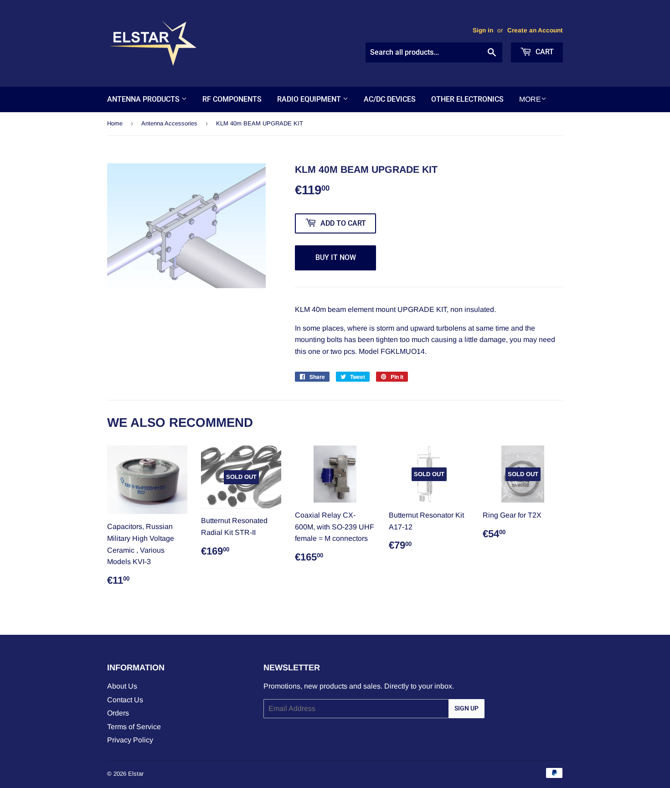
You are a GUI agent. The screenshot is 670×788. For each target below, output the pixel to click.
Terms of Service (134, 727)
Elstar (136, 773)
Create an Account (535, 30)
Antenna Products (144, 99)
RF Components (232, 99)
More (530, 99)
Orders (118, 713)
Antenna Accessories (169, 123)
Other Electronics (467, 99)
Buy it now (335, 257)
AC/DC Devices (390, 99)
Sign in (483, 30)
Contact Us (125, 700)
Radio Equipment (310, 99)
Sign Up (466, 708)
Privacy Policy (130, 740)
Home (115, 123)
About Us (122, 686)
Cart (544, 51)
